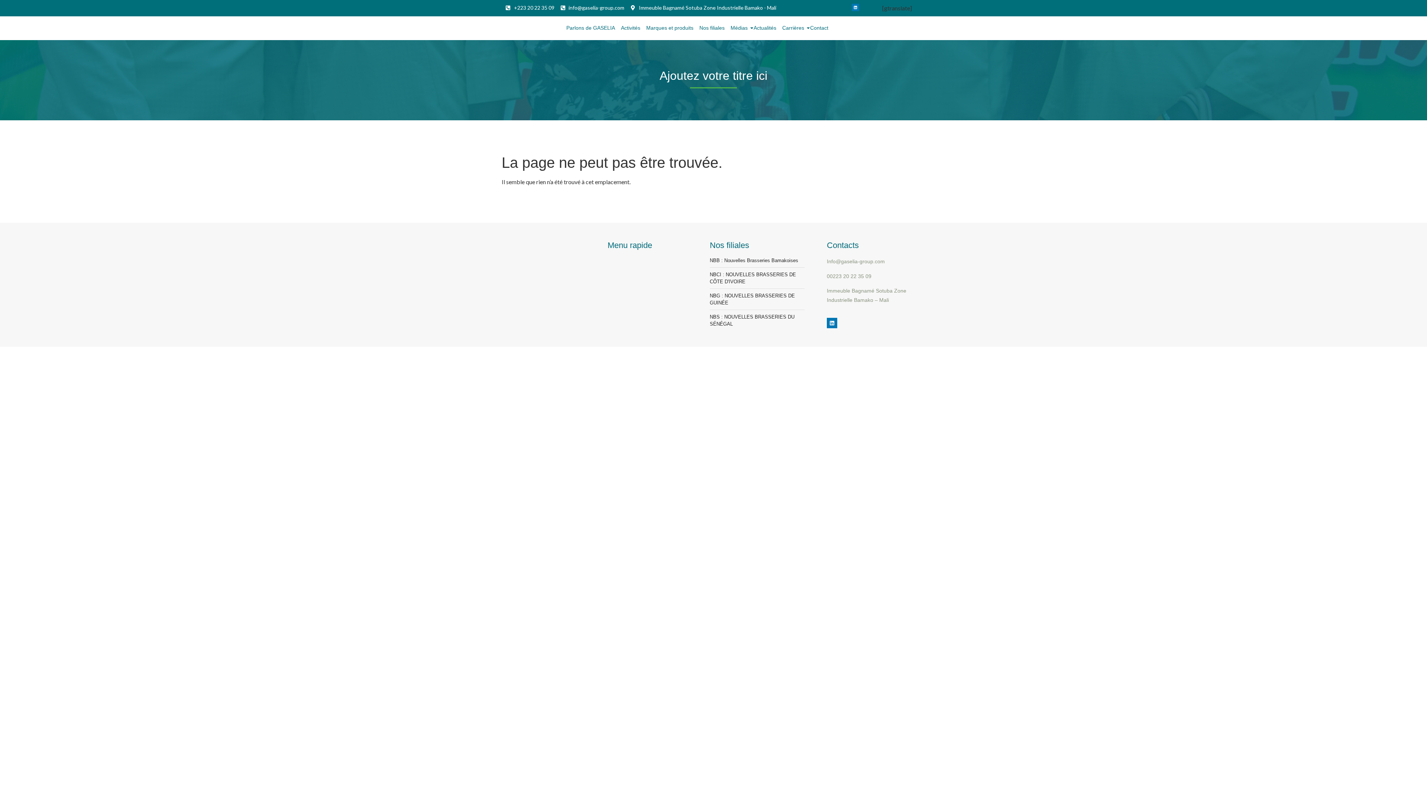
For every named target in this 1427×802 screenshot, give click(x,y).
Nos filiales (712, 28)
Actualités (765, 28)
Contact (819, 28)
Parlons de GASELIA (590, 28)
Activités (630, 28)
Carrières (793, 28)
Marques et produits (669, 28)
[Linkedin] (855, 7)
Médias (739, 28)
